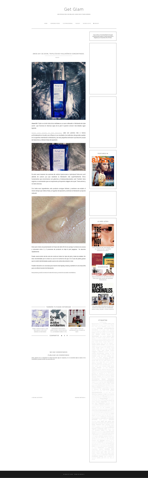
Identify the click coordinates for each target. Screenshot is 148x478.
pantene (103, 416)
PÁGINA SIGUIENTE (37, 397)
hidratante (95, 380)
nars (109, 409)
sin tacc (107, 437)
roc (98, 433)
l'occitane (94, 387)
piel (102, 421)
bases (93, 333)
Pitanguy (112, 424)
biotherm (97, 340)
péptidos (111, 418)
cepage (97, 347)
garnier (110, 372)
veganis (98, 453)
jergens (96, 385)
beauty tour (110, 334)
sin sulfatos (101, 437)
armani (103, 329)
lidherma (94, 394)
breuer (112, 341)
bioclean (100, 339)
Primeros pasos (55, 23)
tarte (105, 442)
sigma (97, 437)
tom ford (108, 446)
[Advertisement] (59, 40)
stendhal (93, 442)
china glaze (111, 349)
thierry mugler (107, 444)
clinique (112, 350)
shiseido (110, 436)
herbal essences (108, 377)
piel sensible (110, 423)
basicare (98, 332)
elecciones (99, 363)
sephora (97, 436)
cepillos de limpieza (105, 347)
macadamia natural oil (109, 395)
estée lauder (110, 366)
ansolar (112, 326)
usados (93, 453)
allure (93, 326)
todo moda (103, 446)
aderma (93, 325)
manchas (104, 397)
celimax (112, 346)
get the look (107, 373)
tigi (110, 444)
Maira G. (82, 474)
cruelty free (100, 356)
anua (100, 329)
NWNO (107, 413)
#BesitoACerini (95, 323)
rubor (106, 433)
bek (101, 336)
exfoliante (94, 369)
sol (108, 439)
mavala (112, 401)
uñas (105, 452)
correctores (104, 354)
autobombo (94, 331)
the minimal (101, 444)
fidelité (112, 370)
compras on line (109, 353)
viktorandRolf (99, 454)
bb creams (102, 332)
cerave (112, 347)
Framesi (102, 372)
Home (45, 23)
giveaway (112, 373)
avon (104, 331)
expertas (104, 369)
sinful (110, 437)
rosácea (100, 433)
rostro (103, 433)
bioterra (93, 340)
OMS (103, 415)
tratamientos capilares (97, 449)
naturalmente (103, 410)
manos (109, 397)
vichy (106, 453)
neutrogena (101, 412)
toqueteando (101, 447)
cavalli (97, 346)
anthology (94, 328)
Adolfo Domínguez (99, 325)
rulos (109, 433)
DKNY (102, 360)
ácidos (109, 323)
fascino (100, 370)
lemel (113, 392)
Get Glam (74, 9)
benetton (108, 337)
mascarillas (104, 402)
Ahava (109, 325)
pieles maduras (96, 424)
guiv (109, 374)
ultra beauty (107, 450)
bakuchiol (111, 331)
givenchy (94, 375)
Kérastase (112, 385)
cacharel (107, 344)
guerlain (101, 374)
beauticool (108, 332)
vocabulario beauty (97, 456)
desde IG (107, 359)
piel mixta (98, 423)
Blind (108, 340)
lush (95, 395)
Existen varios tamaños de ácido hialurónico (47, 133)
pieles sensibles (106, 424)
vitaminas (111, 455)
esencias (104, 366)
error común (95, 366)
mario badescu (95, 400)
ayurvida (107, 331)
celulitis (93, 347)
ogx (110, 413)
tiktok (112, 444)
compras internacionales (98, 353)
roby (96, 433)
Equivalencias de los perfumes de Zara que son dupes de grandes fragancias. (103, 278)
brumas (98, 343)
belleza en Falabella (97, 337)
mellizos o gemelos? (100, 404)
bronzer (94, 343)
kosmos (103, 386)
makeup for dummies (97, 397)
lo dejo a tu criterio (108, 394)
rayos (110, 430)
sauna (100, 434)
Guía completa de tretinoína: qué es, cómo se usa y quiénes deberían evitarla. (103, 249)
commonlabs (111, 351)
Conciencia (94, 354)
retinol (108, 432)
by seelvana (110, 343)
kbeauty (100, 385)
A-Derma (101, 323)
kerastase (108, 385)
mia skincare (98, 406)
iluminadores (110, 380)
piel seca (103, 423)
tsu (97, 450)
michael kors (109, 406)
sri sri (112, 440)
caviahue (100, 346)
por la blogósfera (109, 426)
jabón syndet (111, 383)
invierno (96, 383)
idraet (99, 380)
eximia (99, 369)
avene (98, 331)
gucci (98, 374)
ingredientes (110, 382)
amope (99, 326)
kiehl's (93, 386)
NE (111, 410)
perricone (105, 419)
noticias (101, 413)
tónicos (112, 446)
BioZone (101, 340)
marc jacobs (111, 398)
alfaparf (112, 325)
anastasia (108, 326)
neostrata (96, 412)
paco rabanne (97, 416)
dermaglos (111, 357)
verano (102, 453)
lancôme (112, 390)
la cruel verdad (104, 387)
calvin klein (111, 344)
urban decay (111, 452)
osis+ (113, 415)
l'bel (113, 386)
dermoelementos (101, 359)
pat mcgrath (96, 418)
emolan (112, 364)
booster (105, 342)
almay (96, 326)
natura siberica (95, 410)
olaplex (93, 415)
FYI (107, 372)
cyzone (93, 357)
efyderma (94, 363)
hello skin (102, 377)
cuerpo (109, 356)
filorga (93, 372)
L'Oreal (99, 388)
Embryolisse (108, 364)
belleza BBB (110, 336)
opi (107, 415)
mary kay (106, 400)
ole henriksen (98, 415)
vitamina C (105, 455)
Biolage (112, 339)
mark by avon (101, 400)
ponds (102, 426)
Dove (113, 360)
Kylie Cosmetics (109, 386)
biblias (112, 337)
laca (104, 390)
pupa (93, 430)
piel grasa (108, 421)
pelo (108, 418)
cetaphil (93, 349)
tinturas (93, 446)
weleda (98, 457)
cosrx (108, 354)
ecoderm (107, 362)
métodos (107, 404)
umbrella (112, 450)
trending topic (109, 449)
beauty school (100, 334)
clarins (98, 350)
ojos (112, 413)
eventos (99, 367)
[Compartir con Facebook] (64, 335)
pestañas (111, 419)
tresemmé (94, 450)
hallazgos (99, 376)
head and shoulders (106, 376)
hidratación (111, 379)
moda (112, 407)
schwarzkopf (104, 434)
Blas (106, 340)
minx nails (99, 407)
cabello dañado (100, 344)
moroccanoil (94, 409)
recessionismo (100, 431)
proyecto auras (111, 428)
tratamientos (111, 447)
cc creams (104, 346)
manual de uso (95, 399)
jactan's (93, 385)
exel (106, 367)
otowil (93, 416)
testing (110, 442)
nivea (111, 412)
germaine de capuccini (97, 373)
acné (112, 323)
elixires (93, 364)
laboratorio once (95, 390)
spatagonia (108, 440)
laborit (101, 390)
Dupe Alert (102, 362)
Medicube (108, 403)
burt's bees (103, 343)
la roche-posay (104, 389)
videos (109, 453)
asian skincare (110, 330)
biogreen (109, 339)
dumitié (97, 362)
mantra (112, 397)
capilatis (94, 346)
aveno (101, 331)
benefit (103, 337)
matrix (109, 401)
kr (105, 386)
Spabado (102, 440)
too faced (94, 447)
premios (102, 427)
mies (113, 406)
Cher (101, 349)
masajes (98, 401)
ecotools (112, 362)
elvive (103, 364)
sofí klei (104, 439)
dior (97, 360)
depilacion (105, 357)
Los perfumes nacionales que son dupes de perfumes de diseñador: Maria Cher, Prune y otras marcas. (103, 308)
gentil (113, 372)
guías (107, 374)
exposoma (108, 369)
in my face (101, 382)
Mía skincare (104, 406)
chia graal (105, 349)
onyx (105, 415)
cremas (94, 356)
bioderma (104, 339)
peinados (103, 418)
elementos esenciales (107, 363)
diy (100, 360)
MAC (104, 395)
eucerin (93, 367)
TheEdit (78, 23)
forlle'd (99, 372)
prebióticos (98, 427)
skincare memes (99, 439)
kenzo (103, 385)
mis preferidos (106, 407)
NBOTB (109, 410)
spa (98, 440)
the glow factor (95, 444)
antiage (100, 328)
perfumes (94, 419)
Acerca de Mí (87, 23)
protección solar (102, 429)
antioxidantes (95, 330)
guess (105, 374)
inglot (105, 382)
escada (100, 366)
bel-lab (104, 336)
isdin (103, 383)
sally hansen (95, 434)
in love (96, 382)
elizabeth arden (98, 364)
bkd (104, 340)
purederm (97, 430)
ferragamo (109, 370)
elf (113, 363)
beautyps (95, 336)
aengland (105, 325)
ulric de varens (101, 450)
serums (101, 436)
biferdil (93, 339)
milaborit (94, 407)
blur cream (112, 340)
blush (93, 342)
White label (106, 457)
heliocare (98, 377)
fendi (103, 370)
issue (106, 383)
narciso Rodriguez (104, 409)
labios (112, 389)
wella (102, 457)
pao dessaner (108, 416)
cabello (94, 344)
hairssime (94, 376)
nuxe (104, 413)
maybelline (101, 403)
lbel (110, 392)
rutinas (112, 433)
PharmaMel (94, 421)
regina (104, 432)
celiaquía (109, 346)
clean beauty (105, 350)
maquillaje (104, 399)
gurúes (112, 374)
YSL (111, 457)
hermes (112, 377)
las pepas (105, 392)
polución (94, 426)
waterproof (94, 457)
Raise (107, 430)
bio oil (96, 339)
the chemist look (110, 443)
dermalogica (94, 359)
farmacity (97, 370)
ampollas (104, 326)
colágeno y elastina (97, 352)
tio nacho (98, 446)
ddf (97, 357)
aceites (105, 323)
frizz (105, 372)
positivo (93, 427)
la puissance (95, 389)
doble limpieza (107, 360)
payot (100, 418)
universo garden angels (97, 452)
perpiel (100, 419)
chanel (97, 349)
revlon (112, 432)
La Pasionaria (111, 387)
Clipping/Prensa (67, 23)
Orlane (110, 415)
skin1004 (94, 439)
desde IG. (112, 359)
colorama (106, 351)
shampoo (106, 436)
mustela (99, 409)
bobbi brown (98, 342)
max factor (95, 403)
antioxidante (109, 328)
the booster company (101, 443)
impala (93, 382)
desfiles (94, 360)
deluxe (100, 357)
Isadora (100, 383)
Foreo (96, 372)
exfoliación (111, 367)
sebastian (109, 434)
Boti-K (109, 342)
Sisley (113, 437)
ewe (103, 367)
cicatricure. (94, 350)
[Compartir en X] (61, 335)
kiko (96, 386)
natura (112, 409)
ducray (93, 362)
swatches (100, 442)
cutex (113, 356)
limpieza (99, 394)
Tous (106, 447)
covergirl (112, 354)
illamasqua (103, 380)
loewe (93, 395)
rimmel (93, 433)
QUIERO (102, 430)
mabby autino (99, 395)
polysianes (99, 426)
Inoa (93, 383)
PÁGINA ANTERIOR (80, 397)
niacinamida (107, 412)
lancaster (107, 390)
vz (113, 456)
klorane (99, 386)
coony (98, 354)
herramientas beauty (99, 379)
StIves (97, 442)
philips (98, 421)
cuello (105, 356)
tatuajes (107, 442)
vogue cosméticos (108, 456)
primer (106, 427)
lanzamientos (97, 392)
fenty (105, 370)
